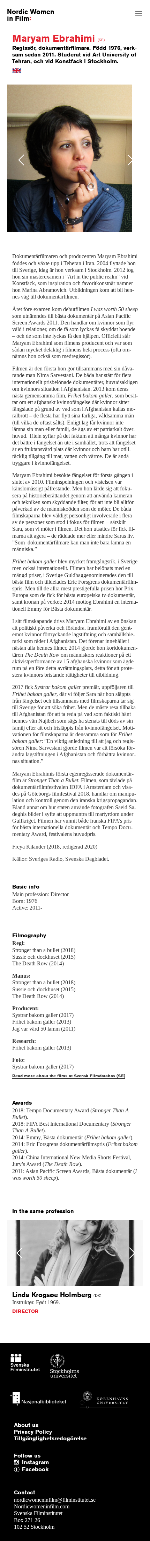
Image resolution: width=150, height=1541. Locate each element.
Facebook (23, 1470)
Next (130, 160)
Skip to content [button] (22, 5)
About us (26, 1425)
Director (25, 1311)
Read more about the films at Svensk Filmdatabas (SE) (68, 1075)
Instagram (35, 1462)
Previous (21, 160)
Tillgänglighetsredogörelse (50, 1438)
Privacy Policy (33, 1432)
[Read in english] (17, 70)
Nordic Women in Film (30, 14)
